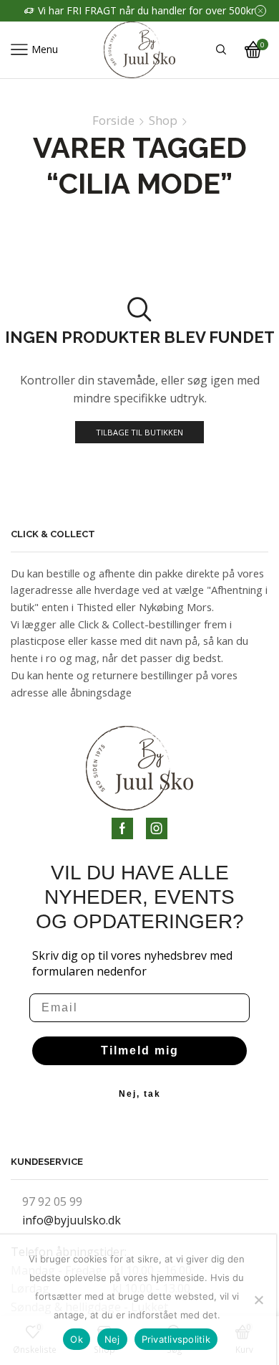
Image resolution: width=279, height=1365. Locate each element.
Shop (163, 120)
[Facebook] (122, 828)
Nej (112, 1339)
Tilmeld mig (140, 1050)
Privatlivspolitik (176, 1339)
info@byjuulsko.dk (71, 1220)
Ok (76, 1339)
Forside (113, 120)
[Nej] (258, 1300)
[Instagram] (156, 828)
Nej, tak (140, 1094)
